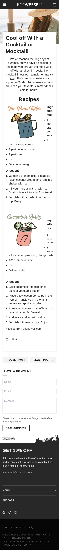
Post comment (16, 428)
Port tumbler (32, 74)
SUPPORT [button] (8, 500)
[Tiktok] (9, 512)
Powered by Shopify (17, 545)
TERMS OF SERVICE (15, 541)
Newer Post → (43, 360)
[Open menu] (7, 4)
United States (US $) (19, 527)
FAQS (6, 538)
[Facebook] (4, 512)
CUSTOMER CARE (39, 534)
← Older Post (15, 360)
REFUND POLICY (39, 541)
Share (13, 339)
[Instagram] (15, 512)
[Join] (53, 472)
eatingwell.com (32, 328)
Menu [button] (6, 490)
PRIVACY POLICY (21, 538)
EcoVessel (12, 534)
